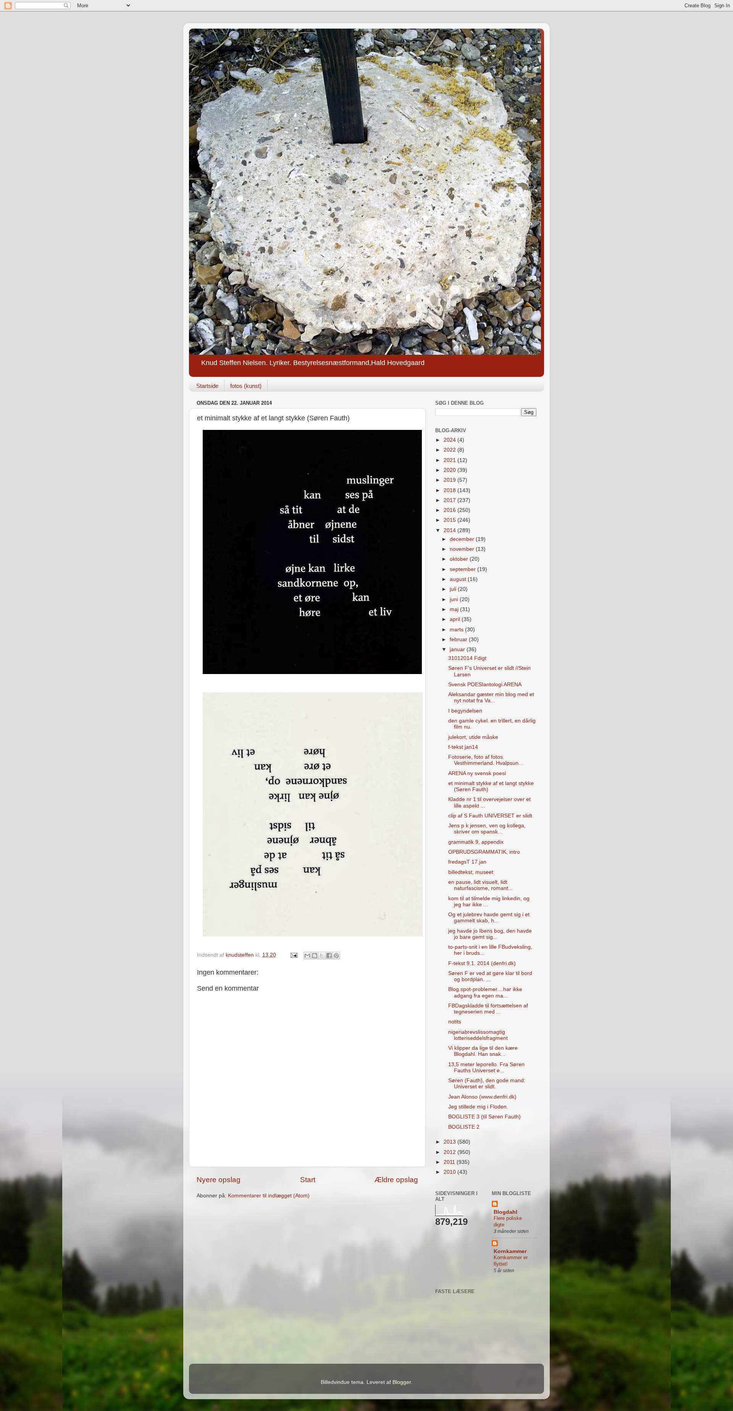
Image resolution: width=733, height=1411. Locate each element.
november (463, 549)
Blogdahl (505, 1212)
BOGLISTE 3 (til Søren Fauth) (484, 1117)
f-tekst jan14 (463, 747)
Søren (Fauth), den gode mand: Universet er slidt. (486, 1083)
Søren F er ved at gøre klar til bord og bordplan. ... (490, 976)
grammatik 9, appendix (476, 842)
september (463, 569)
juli (454, 589)
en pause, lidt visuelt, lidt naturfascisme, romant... (480, 885)
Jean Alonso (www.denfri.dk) (482, 1097)
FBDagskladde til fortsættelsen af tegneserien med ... (488, 1009)
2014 (450, 530)
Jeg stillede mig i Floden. (478, 1107)
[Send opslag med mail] (293, 955)
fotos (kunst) (246, 386)
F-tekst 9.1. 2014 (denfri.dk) (482, 963)
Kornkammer (510, 1251)
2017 (450, 500)
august (459, 579)
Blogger (401, 1382)
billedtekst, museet (470, 872)
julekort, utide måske (473, 737)
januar (458, 649)
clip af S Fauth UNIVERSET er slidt (490, 816)
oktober (460, 559)
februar (459, 639)
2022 (450, 450)
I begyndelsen (465, 711)
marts (457, 629)
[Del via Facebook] (329, 955)
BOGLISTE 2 (464, 1127)
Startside (207, 386)
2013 (450, 1142)
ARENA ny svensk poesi (477, 773)
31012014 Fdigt (467, 658)
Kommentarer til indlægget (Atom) (269, 1196)
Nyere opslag (219, 1180)
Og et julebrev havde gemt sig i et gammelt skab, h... (489, 918)
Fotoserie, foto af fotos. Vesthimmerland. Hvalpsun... (485, 760)
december (463, 539)
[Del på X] (322, 955)
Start (307, 1180)
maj (455, 609)
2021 (450, 460)
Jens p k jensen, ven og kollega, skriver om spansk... (487, 829)
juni (455, 599)
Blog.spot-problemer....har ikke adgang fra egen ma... (485, 992)
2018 (450, 490)
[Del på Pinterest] (336, 955)
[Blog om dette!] (314, 955)
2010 (450, 1172)
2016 (450, 510)
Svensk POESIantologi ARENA (484, 684)
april (456, 619)
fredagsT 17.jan (467, 862)
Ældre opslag (396, 1180)
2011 (450, 1162)
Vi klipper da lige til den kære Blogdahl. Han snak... (483, 1051)
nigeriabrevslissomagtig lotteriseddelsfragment (478, 1035)
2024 (450, 440)
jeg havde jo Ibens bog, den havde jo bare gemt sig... (490, 934)
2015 (450, 520)
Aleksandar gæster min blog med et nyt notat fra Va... (491, 697)
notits (454, 1022)
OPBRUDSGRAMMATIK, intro (484, 852)
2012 (450, 1152)
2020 (450, 470)
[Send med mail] (307, 955)
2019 (450, 480)
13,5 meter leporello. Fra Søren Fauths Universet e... (486, 1067)
